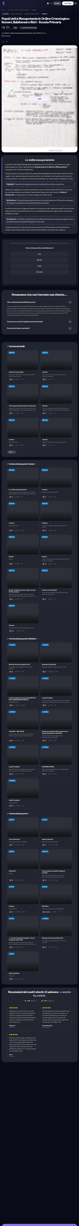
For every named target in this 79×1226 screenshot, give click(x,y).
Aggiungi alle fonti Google (29, 27)
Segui (15, 27)
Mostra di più (6, 36)
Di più (11, 452)
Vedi (39, 99)
